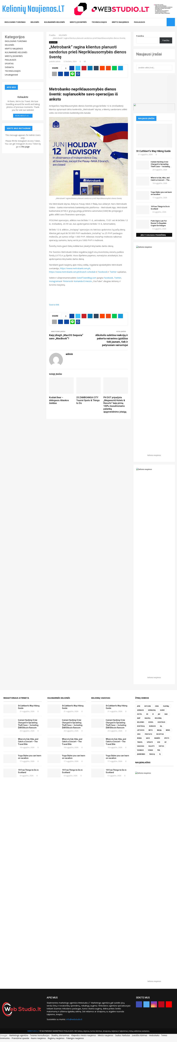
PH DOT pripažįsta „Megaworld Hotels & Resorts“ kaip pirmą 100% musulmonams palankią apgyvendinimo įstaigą (114, 404)
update (150, 742)
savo (148, 738)
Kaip (138, 718)
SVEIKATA (9, 67)
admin (57, 61)
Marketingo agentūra (18, 1035)
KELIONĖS (35, 22)
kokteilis (161, 722)
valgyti (151, 746)
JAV (159, 714)
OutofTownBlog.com (86, 277)
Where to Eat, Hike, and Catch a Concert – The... (161, 179)
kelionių (158, 718)
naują (159, 730)
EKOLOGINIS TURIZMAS (15, 22)
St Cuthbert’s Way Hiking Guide (153, 151)
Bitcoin (148, 706)
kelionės (140, 722)
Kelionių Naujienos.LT (33, 9)
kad (166, 714)
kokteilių (141, 726)
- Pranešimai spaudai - (20, 1038)
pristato (148, 734)
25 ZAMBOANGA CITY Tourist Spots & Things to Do (88, 400)
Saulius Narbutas (122, 1035)
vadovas (140, 746)
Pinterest (67, 281)
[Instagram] (157, 22)
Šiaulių (152, 754)
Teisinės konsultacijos (40, 1035)
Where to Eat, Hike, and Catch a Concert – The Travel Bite (28, 741)
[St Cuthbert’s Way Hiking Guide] (154, 136)
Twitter (113, 271)
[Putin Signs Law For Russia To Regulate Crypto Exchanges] (142, 224)
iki (147, 714)
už (165, 742)
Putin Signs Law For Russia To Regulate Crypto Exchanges (159, 223)
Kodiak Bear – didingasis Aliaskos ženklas (59, 400)
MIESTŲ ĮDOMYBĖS (78, 22)
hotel (139, 714)
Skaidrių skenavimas (60, 1035)
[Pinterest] (160, 22)
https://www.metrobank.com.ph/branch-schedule (72, 271)
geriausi (140, 710)
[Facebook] (151, 22)
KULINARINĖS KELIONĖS (54, 22)
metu (151, 730)
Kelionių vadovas (100, 698)
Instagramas (55, 281)
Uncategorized (11, 74)
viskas (150, 750)
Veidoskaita (154, 1035)
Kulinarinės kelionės (58, 698)
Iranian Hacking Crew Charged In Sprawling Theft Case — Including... (161, 164)
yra (158, 750)
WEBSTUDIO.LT (33, 1031)
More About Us (21, 115)
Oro (138, 734)
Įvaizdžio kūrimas (139, 1035)
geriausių (152, 710)
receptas (160, 734)
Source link (54, 304)
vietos (161, 746)
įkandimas (141, 754)
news (168, 730)
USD (158, 742)
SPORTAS (9, 63)
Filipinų (166, 706)
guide (162, 710)
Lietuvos (140, 730)
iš (153, 714)
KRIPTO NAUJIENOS (120, 22)
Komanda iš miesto (83, 281)
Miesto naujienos (105, 1035)
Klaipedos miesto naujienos (83, 1035)
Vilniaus (140, 750)
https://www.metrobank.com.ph (75, 268)
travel (140, 742)
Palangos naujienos (75, 1038)
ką (161, 726)
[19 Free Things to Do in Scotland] (142, 209)
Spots (166, 738)
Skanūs (157, 738)
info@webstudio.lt (74, 1019)
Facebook (102, 271)
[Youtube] (163, 22)
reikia (139, 738)
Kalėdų (147, 718)
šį (160, 754)
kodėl (150, 722)
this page (25, 146)
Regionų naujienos (56, 1038)
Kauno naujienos (38, 1038)
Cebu (157, 706)
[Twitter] (154, 22)
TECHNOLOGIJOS (99, 22)
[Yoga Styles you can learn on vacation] (142, 195)
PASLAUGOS (139, 22)
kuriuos (152, 726)
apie (138, 706)
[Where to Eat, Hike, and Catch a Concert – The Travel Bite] (142, 181)
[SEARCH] (169, 67)
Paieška (140, 36)
